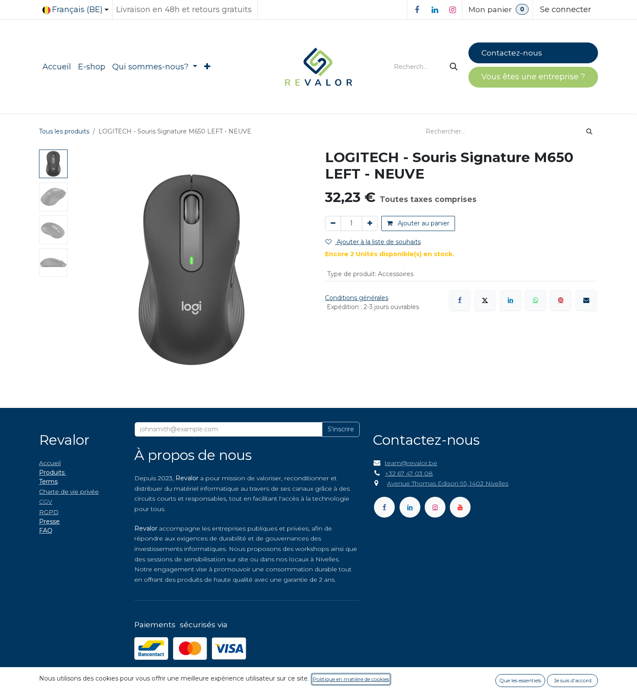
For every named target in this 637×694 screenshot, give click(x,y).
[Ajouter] (370, 223)
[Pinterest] (560, 300)
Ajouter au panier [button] (422, 223)
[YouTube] (460, 507)
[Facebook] (417, 10)
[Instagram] (452, 10)
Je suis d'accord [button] (573, 680)
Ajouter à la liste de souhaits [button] (378, 242)
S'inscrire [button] (341, 429)
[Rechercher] (454, 67)
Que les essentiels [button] (520, 680)
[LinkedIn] (434, 10)
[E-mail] (586, 300)
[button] (83, 270)
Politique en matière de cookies (351, 679)
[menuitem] (57, 67)
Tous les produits (64, 131)
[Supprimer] (333, 223)
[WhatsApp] (535, 300)
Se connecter (565, 9)
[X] (484, 300)
